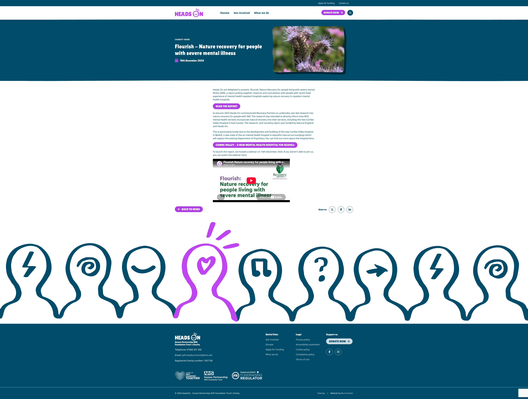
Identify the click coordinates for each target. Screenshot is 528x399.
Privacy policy (303, 339)
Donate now (331, 12)
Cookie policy (303, 349)
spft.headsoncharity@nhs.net (197, 355)
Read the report (226, 106)
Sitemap (321, 393)
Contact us (344, 3)
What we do (261, 12)
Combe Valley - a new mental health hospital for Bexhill (255, 144)
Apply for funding (326, 3)
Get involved (242, 12)
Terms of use (302, 359)
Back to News (191, 209)
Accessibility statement (308, 344)
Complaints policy (305, 354)
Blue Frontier (347, 393)
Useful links (272, 334)
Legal (298, 334)
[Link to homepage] (189, 12)
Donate (224, 12)
